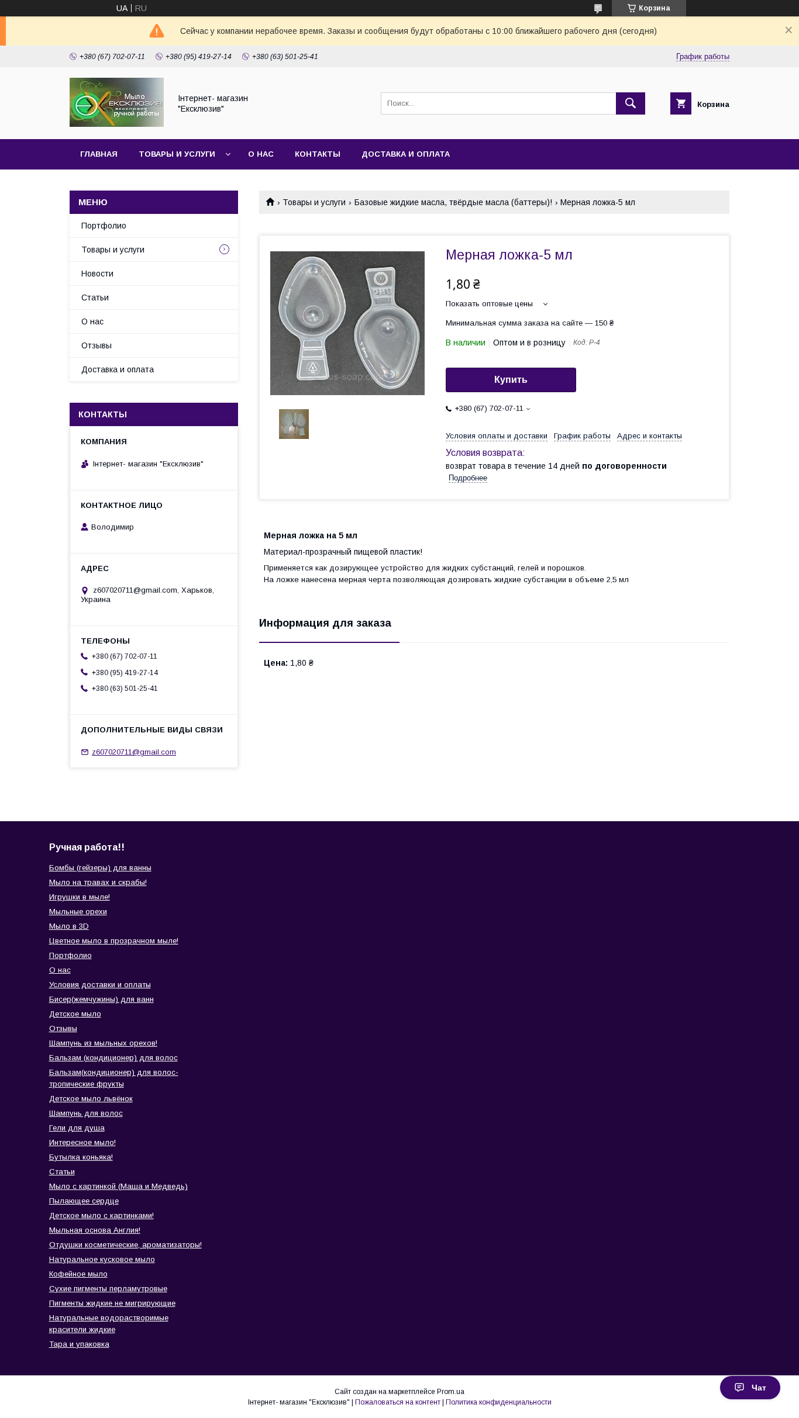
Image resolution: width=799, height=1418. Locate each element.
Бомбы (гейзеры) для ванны (100, 867)
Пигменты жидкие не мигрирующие (112, 1303)
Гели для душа (77, 1127)
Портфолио (103, 225)
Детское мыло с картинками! (101, 1215)
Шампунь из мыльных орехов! (103, 1043)
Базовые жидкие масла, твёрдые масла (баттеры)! (453, 202)
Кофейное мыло (78, 1274)
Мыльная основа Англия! (94, 1230)
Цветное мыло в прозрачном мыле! (113, 940)
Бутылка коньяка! (81, 1157)
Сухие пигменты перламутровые (108, 1288)
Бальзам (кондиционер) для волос (113, 1057)
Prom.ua (450, 1392)
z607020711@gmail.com (134, 752)
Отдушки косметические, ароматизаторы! (125, 1244)
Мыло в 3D (69, 926)
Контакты (317, 154)
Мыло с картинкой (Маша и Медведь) (118, 1186)
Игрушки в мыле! (79, 897)
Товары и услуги (177, 154)
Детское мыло (75, 1013)
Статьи (95, 297)
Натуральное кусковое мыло (102, 1259)
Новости (97, 273)
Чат (759, 1387)
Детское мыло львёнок (91, 1098)
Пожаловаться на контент (397, 1402)
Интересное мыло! (82, 1142)
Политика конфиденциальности (499, 1402)
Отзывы (96, 345)
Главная (99, 154)
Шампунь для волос (86, 1113)
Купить (511, 380)
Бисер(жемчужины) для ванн (101, 999)
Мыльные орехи (78, 911)
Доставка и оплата (405, 154)
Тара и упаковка (79, 1344)
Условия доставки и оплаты (100, 984)
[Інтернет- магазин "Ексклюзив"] (117, 124)
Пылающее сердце (84, 1200)
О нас (261, 154)
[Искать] (630, 103)
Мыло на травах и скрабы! (98, 882)
